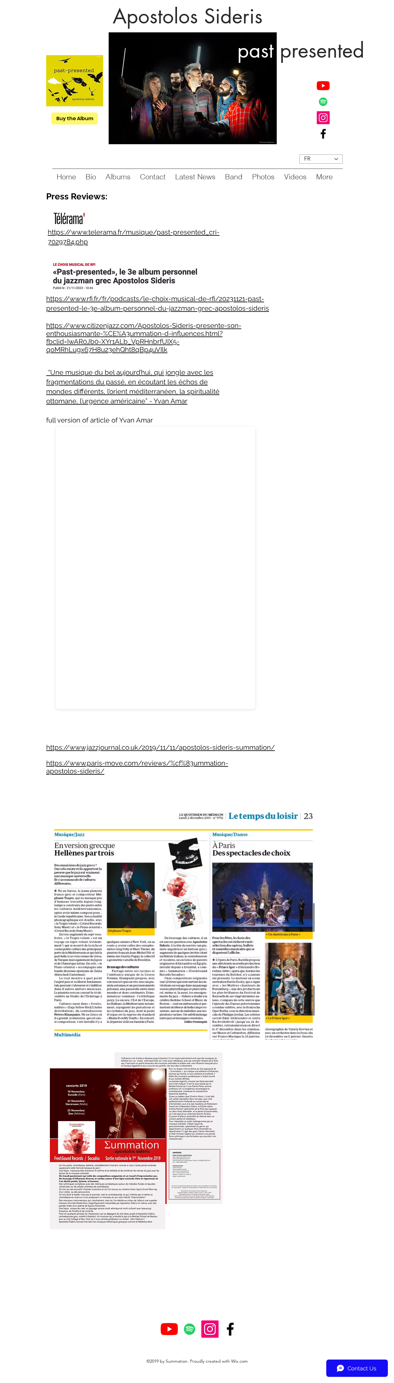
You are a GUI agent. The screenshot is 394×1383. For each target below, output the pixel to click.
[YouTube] (323, 85)
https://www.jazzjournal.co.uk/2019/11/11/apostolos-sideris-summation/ (160, 747)
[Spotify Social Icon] (323, 101)
